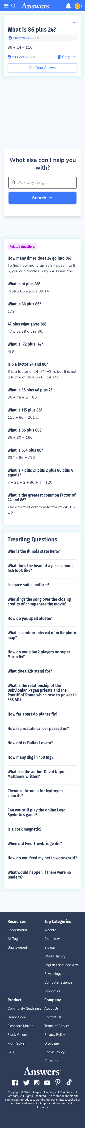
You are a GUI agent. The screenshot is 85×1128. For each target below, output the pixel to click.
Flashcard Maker (20, 1026)
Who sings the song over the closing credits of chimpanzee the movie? (39, 602)
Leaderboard (17, 930)
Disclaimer (52, 1043)
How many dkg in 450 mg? (30, 757)
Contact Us (52, 1017)
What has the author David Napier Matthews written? (37, 774)
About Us (51, 1008)
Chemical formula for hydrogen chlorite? (35, 793)
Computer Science (58, 982)
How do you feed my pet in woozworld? (42, 858)
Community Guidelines (24, 1008)
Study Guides (18, 1035)
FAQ (11, 1052)
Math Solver (17, 1043)
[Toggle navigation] (6, 6)
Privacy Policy (54, 1035)
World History (54, 956)
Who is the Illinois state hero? (34, 551)
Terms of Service (57, 1026)
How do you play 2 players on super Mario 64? (39, 654)
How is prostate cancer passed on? (38, 728)
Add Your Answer (42, 68)
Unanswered (17, 947)
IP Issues (51, 1061)
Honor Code (17, 1017)
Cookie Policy (54, 1052)
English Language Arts (61, 965)
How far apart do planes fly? (32, 714)
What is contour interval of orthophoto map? (42, 635)
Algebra (50, 930)
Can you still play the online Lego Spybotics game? (37, 812)
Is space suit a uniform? (28, 585)
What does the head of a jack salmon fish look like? (40, 568)
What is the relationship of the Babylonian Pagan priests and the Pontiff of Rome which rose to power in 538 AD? (42, 692)
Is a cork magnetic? (25, 829)
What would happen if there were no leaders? (39, 875)
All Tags (13, 939)
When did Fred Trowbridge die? (35, 843)
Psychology (52, 974)
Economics (52, 991)
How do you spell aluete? (30, 618)
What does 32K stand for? (30, 671)
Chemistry (52, 939)
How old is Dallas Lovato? (30, 743)
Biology (49, 947)
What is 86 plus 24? (32, 29)
